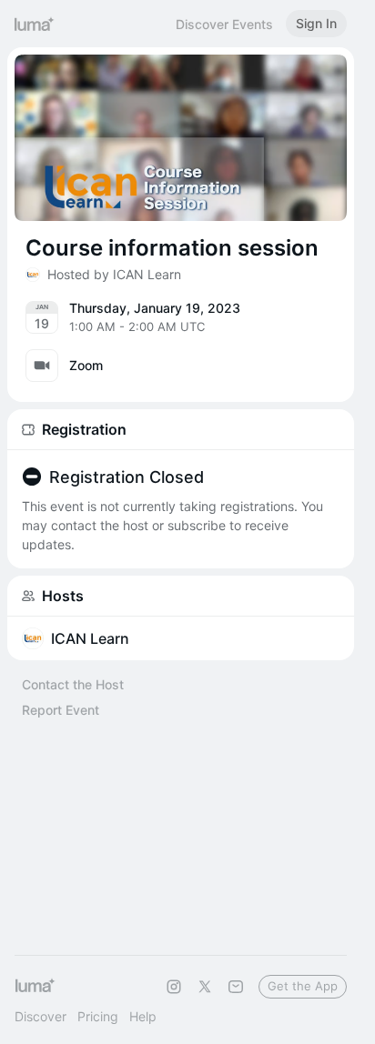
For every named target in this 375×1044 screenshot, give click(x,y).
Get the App (303, 986)
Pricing (97, 1016)
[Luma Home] (35, 23)
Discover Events (224, 24)
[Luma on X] (204, 986)
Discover (40, 1016)
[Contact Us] (235, 986)
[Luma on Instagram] (173, 986)
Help (143, 1016)
